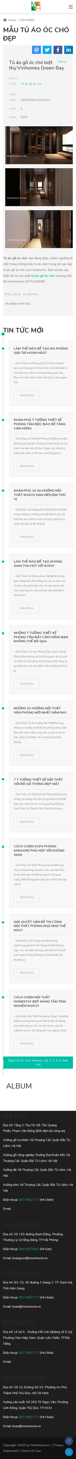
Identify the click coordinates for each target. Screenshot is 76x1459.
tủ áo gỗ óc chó (43, 276)
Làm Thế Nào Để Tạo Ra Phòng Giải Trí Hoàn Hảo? (41, 350)
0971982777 (29, 1200)
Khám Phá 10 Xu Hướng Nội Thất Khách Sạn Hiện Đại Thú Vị (39, 494)
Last (38, 1064)
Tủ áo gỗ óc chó (31, 84)
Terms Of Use (31, 1451)
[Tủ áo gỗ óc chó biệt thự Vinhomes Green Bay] (39, 146)
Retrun (62, 62)
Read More (26, 395)
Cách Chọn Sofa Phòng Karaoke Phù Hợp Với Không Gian (39, 850)
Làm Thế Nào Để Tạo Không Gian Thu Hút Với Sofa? (38, 563)
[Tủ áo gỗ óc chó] (36, 6)
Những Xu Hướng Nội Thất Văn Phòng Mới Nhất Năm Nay (40, 710)
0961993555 (29, 1249)
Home (12, 20)
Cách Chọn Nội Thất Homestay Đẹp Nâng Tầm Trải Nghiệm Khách (40, 1001)
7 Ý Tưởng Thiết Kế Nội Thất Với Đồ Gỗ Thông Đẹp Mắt (38, 781)
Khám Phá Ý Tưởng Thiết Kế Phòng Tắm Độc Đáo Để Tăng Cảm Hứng (40, 424)
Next (65, 1060)
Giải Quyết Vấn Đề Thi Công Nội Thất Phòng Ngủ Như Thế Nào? (40, 926)
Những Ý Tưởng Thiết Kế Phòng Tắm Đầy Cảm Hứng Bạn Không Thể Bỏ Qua (41, 637)
